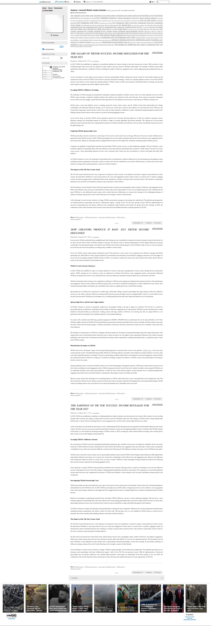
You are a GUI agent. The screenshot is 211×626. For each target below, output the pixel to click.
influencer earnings (84, 37)
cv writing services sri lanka (91, 33)
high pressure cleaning (93, 35)
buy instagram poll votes (87, 23)
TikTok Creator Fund (87, 429)
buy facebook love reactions (82, 20)
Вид (153, 2)
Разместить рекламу (190, 619)
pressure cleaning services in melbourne (128, 40)
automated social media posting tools (128, 15)
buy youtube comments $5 (93, 31)
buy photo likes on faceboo (138, 25)
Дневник (157, 53)
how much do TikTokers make (107, 217)
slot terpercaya (133, 42)
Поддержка (150, 2)
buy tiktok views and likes (84, 29)
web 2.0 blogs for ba (87, 46)
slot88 (138, 42)
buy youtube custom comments (114, 31)
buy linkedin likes (125, 25)
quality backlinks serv (154, 40)
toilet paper (72, 46)
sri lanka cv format (83, 45)
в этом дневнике (49, 49)
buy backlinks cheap (105, 18)
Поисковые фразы (58, 77)
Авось (87, 1)
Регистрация (60, 1)
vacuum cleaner (79, 46)
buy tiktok (144, 27)
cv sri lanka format (78, 33)
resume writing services (96, 42)
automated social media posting (105, 15)
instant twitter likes (140, 37)
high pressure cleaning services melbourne (135, 35)
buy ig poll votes (147, 20)
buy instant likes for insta (88, 25)
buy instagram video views (123, 23)
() (142, 222)
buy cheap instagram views (125, 18)
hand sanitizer (83, 35)
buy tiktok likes (151, 27)
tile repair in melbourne (146, 44)
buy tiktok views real (101, 29)
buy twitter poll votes (132, 29)
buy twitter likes (120, 29)
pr (93, 40)
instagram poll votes (126, 37)
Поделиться (157, 222)
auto (71, 15)
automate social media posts (83, 15)
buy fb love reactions (125, 20)
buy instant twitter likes (101, 25)
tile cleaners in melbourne (126, 44)
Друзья (50, 8)
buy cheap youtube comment (146, 18)
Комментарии (58, 8)
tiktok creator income (93, 45)
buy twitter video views (143, 29)
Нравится (149, 222)
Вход (67, 1)
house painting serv (150, 35)
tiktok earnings (103, 45)
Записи (44, 8)
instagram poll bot (109, 37)
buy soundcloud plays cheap (111, 27)
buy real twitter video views (152, 25)
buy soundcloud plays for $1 (132, 27)
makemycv (76, 40)
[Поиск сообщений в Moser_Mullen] (62, 47)
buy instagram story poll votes (105, 23)
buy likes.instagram (113, 25)
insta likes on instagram (95, 37)
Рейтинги (78, 1)
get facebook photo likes (157, 33)
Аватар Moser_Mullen (54, 23)
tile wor (159, 44)
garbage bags (149, 33)
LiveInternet (45, 2)
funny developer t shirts (135, 33)
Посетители (56, 76)
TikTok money (120, 217)
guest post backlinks (75, 35)
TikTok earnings (79, 217)
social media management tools (147, 42)
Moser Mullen (43, 10)
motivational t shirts (87, 40)
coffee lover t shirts (149, 31)
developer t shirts (103, 33)
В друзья (55, 35)
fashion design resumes (123, 33)
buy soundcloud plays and (92, 27)
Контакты (189, 618)
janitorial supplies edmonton (152, 37)
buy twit (112, 29)
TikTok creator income (91, 217)
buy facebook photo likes (94, 20)
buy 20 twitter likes (84, 18)
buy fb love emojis (116, 20)
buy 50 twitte (92, 18)
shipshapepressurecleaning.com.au (116, 42)
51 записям (113, 10)
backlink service (148, 15)
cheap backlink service (134, 31)
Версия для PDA (189, 616)
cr (155, 31)
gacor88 (144, 33)
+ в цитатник (95, 61)
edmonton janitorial (112, 33)
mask (80, 40)
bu (77, 18)
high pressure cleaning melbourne (111, 35)
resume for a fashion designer (80, 42)
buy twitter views (155, 29)
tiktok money (111, 45)
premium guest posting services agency (102, 40)
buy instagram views (142, 23)
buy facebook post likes (106, 20)
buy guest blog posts (135, 20)
